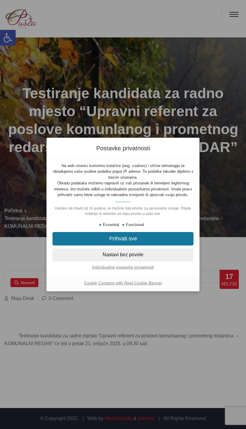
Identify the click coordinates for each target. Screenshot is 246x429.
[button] (123, 238)
